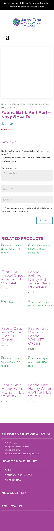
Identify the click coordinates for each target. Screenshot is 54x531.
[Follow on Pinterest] (15, 516)
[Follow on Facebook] (3, 516)
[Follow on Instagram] (9, 516)
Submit (44, 220)
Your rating (6, 168)
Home (4, 104)
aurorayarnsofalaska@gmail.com (23, 453)
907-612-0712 (13, 449)
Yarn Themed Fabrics (18, 104)
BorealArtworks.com (32, 6)
